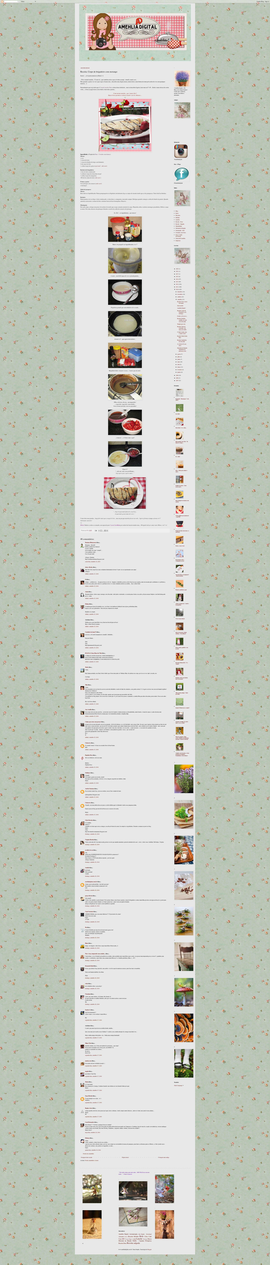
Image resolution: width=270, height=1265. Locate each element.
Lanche (139, 1238)
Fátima (87, 604)
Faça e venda (132, 1239)
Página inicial (125, 1157)
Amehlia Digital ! (181, 308)
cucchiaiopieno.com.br (91, 882)
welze (86, 983)
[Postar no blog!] (101, 531)
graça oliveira (88, 896)
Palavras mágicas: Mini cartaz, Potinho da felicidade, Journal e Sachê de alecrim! (182, 738)
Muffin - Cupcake (138, 1241)
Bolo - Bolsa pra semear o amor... (181, 471)
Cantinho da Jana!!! (90, 632)
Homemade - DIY (180, 230)
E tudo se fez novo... (182, 316)
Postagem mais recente (86, 1157)
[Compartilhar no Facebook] (105, 531)
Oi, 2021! (178, 414)
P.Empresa (148, 1241)
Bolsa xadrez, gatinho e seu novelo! (182, 648)
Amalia (87, 867)
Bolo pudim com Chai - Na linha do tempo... (182, 442)
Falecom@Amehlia (180, 238)
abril (178, 364)
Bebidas (178, 217)
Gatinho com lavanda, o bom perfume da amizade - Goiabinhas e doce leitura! (182, 754)
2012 (177, 284)
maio (178, 362)
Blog (177, 211)
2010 (177, 289)
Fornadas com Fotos (181, 232)
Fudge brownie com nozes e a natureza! (182, 531)
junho (179, 359)
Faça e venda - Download (179, 235)
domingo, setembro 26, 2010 (92, 834)
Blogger (149, 1249)
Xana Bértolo (88, 1096)
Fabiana (87, 1138)
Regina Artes (88, 1108)
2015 (177, 276)
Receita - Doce (179, 222)
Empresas (178, 240)
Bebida (126, 1236)
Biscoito (130, 1236)
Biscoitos (178, 215)
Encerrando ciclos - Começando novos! (180, 560)
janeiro (179, 372)
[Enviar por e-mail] (99, 531)
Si (85, 579)
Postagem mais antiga (163, 1157)
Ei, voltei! (178, 456)
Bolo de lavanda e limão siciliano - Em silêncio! (181, 633)
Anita (86, 592)
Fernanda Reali (89, 966)
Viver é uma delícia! (180, 618)
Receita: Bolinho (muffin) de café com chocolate (182, 320)
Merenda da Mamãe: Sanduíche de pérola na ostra (182, 349)
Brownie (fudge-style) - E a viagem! (182, 663)
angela (87, 1071)
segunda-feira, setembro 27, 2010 (93, 1020)
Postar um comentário (88, 1153)
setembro (179, 299)
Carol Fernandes (89, 1122)
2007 (177, 380)
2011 (177, 287)
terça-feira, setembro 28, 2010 (92, 1132)
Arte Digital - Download (144, 1234)
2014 (177, 279)
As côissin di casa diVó (181, 344)
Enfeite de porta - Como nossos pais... (181, 486)
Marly (86, 667)
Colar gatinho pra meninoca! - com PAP (182, 516)
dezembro (180, 291)
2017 (177, 274)
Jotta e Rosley (89, 567)
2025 (177, 269)
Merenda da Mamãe (181, 228)
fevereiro (179, 369)
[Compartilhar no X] (103, 531)
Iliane (86, 943)
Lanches (178, 219)
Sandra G (88, 1010)
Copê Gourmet (89, 911)
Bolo (141, 1236)
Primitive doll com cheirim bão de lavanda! (182, 678)
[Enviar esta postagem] (95, 530)
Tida (86, 685)
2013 (177, 281)
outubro (179, 297)
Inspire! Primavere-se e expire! (182, 708)
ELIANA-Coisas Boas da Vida (93, 653)
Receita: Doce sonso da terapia (182, 302)
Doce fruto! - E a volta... (181, 427)
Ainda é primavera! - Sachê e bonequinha (182, 604)
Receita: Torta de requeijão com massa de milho (181, 328)
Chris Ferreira (89, 820)
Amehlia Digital (123, 1234)
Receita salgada (133, 1243)
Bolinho (136, 1236)
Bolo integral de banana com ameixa (182, 501)
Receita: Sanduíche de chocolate (182, 340)
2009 (177, 375)
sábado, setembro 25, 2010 (92, 574)
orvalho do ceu (89, 850)
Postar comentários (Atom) (91, 1160)
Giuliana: (87, 773)
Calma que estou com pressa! (93, 722)
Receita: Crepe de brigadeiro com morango (181, 312)
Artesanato (121, 1236)
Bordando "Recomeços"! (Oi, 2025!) (182, 399)
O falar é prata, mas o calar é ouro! (182, 332)
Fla (86, 927)
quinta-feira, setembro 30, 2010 (93, 1150)
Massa (149, 1239)
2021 (177, 271)
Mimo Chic (88, 1043)
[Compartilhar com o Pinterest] (107, 531)
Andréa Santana (89, 789)
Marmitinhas (179, 226)
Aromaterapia (133, 1234)
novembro (180, 294)
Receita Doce (122, 1243)
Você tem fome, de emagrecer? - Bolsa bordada (182, 575)
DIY (123, 1239)
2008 (177, 378)
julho (178, 357)
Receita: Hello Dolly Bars (182, 336)
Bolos (177, 213)
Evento (126, 1239)
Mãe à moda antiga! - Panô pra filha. (182, 693)
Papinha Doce (89, 755)
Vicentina (87, 994)
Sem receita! (180, 305)
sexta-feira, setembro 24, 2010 (92, 561)
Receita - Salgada (180, 224)
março (179, 367)
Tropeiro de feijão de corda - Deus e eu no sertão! (182, 722)
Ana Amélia (88, 709)
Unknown (88, 743)
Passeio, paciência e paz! (181, 589)
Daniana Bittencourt (90, 542)
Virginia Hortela (89, 840)
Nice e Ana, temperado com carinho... (95, 954)
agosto (179, 354)
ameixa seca (88, 1061)
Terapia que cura (181, 324)
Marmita (145, 1239)
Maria (86, 1082)
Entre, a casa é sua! (180, 546)
